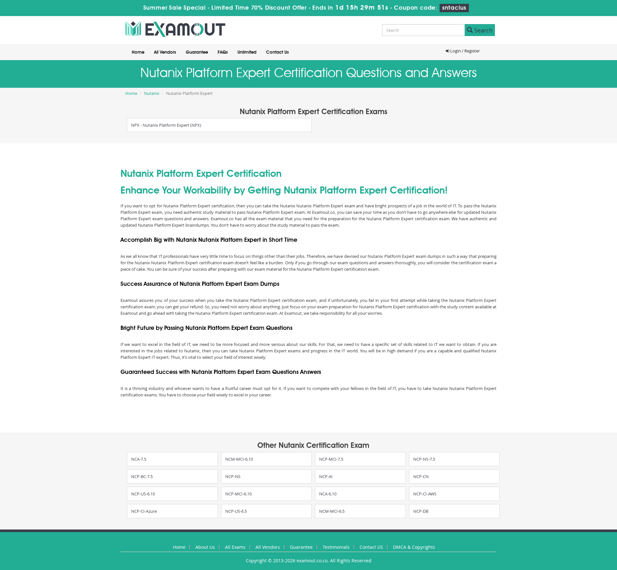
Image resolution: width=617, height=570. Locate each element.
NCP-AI (326, 476)
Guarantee (197, 52)
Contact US (371, 547)
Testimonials (336, 547)
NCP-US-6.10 (143, 494)
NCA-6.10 (327, 494)
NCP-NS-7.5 (424, 459)
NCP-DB (420, 511)
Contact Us (277, 52)
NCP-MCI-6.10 (238, 494)
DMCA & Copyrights (414, 547)
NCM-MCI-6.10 (239, 459)
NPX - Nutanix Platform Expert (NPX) (166, 125)
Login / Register (464, 51)
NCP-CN (421, 476)
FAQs (223, 52)
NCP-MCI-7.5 (331, 459)
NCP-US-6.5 (236, 511)
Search (483, 30)
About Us (205, 547)
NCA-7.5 (138, 459)
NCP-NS (232, 476)
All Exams (235, 547)
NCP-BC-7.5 (142, 476)
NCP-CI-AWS (424, 494)
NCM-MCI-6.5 (331, 511)
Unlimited (246, 52)
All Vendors (165, 52)
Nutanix (151, 93)
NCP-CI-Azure (144, 511)
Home (138, 52)
